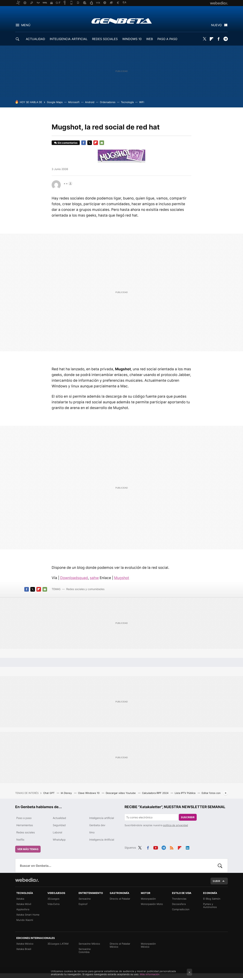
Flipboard (211, 39)
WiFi (141, 102)
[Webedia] (27, 880)
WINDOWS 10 (132, 39)
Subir (216, 881)
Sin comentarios (67, 142)
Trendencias (179, 898)
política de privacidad (175, 825)
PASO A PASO (167, 39)
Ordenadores (107, 102)
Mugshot (121, 578)
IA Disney (67, 792)
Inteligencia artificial (101, 818)
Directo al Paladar (120, 898)
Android (89, 102)
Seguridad (59, 825)
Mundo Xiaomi (24, 919)
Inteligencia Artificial (101, 839)
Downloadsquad (74, 578)
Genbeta (121, 21)
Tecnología (127, 102)
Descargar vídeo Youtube (121, 792)
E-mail (101, 142)
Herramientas (24, 825)
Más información (149, 974)
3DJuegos (53, 898)
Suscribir (188, 817)
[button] (68, 183)
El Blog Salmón (211, 898)
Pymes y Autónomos (210, 905)
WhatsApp (59, 839)
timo (92, 832)
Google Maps (55, 102)
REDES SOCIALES (105, 39)
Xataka (20, 898)
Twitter (204, 39)
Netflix (20, 839)
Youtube (156, 847)
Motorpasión (148, 898)
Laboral (57, 832)
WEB (149, 39)
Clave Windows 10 (89, 792)
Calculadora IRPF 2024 (155, 792)
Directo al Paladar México (120, 945)
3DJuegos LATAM (58, 943)
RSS (172, 847)
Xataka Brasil (23, 948)
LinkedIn (188, 847)
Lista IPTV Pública (185, 792)
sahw (94, 578)
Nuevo (216, 25)
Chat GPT (49, 792)
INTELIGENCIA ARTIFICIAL (69, 39)
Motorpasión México (148, 945)
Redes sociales (25, 832)
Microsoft (74, 102)
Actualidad (59, 818)
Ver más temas (28, 849)
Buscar (220, 865)
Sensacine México (89, 943)
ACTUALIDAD (35, 39)
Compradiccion (180, 909)
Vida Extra (53, 903)
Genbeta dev (97, 825)
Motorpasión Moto (152, 903)
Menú (25, 25)
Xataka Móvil (23, 903)
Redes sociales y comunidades (85, 589)
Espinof (83, 903)
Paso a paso (24, 818)
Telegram (225, 39)
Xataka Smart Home (27, 914)
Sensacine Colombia (85, 950)
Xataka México (24, 943)
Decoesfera (179, 903)
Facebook (218, 39)
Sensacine (85, 898)
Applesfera (22, 909)
